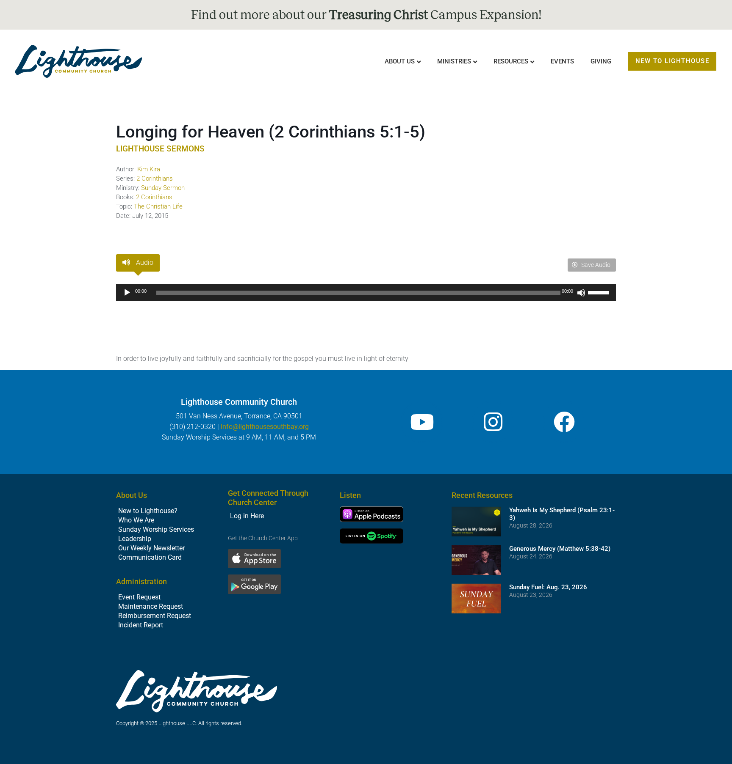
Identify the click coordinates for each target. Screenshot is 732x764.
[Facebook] (564, 422)
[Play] (127, 293)
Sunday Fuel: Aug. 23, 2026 (548, 587)
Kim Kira (148, 169)
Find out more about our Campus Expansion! (366, 15)
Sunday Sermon (163, 188)
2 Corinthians (154, 178)
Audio (143, 262)
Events (562, 61)
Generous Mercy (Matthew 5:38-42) (559, 548)
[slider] (600, 292)
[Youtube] (422, 422)
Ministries (454, 61)
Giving (601, 61)
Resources (511, 61)
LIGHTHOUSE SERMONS (160, 149)
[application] (366, 292)
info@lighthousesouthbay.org (265, 427)
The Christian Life (158, 206)
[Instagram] (493, 422)
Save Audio (595, 264)
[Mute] (581, 293)
